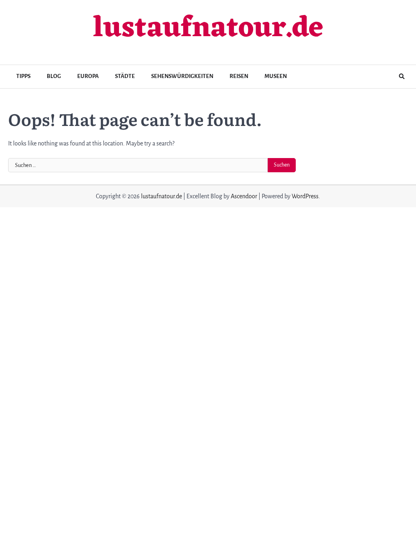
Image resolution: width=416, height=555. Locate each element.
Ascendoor (244, 196)
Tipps (23, 76)
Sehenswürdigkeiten (182, 76)
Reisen (239, 76)
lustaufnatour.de (208, 29)
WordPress (305, 196)
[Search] (402, 76)
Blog (54, 76)
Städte (125, 76)
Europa (88, 76)
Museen (275, 76)
